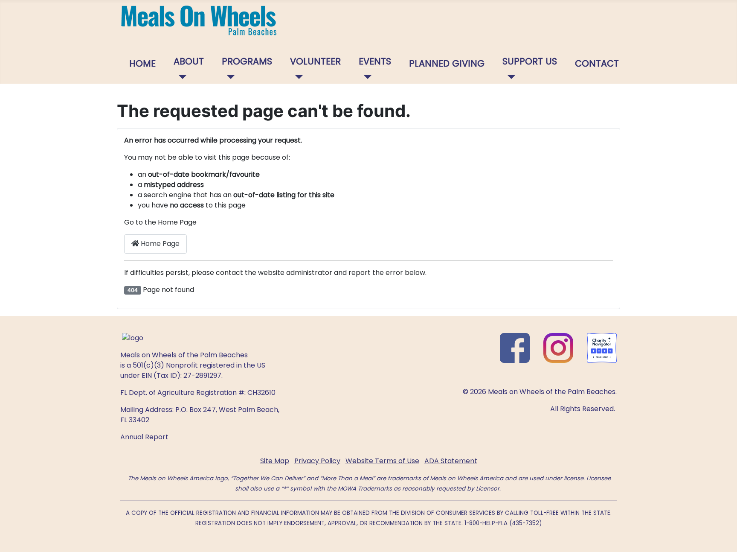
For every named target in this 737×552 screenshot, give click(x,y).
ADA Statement (450, 461)
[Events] (365, 77)
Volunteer (315, 61)
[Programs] (228, 77)
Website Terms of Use (382, 461)
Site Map (274, 461)
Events (375, 61)
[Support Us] (509, 77)
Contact (597, 63)
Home (142, 63)
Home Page (159, 243)
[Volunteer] (296, 77)
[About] (180, 77)
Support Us (529, 61)
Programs (247, 61)
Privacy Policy (317, 461)
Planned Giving (447, 63)
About (189, 61)
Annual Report (144, 437)
